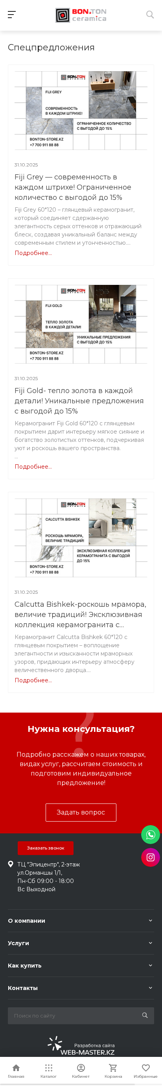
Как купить (25, 965)
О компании (26, 920)
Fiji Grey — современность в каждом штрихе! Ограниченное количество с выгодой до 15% (73, 187)
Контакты (23, 988)
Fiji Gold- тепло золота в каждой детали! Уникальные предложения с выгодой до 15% (79, 401)
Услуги (18, 943)
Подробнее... (33, 253)
